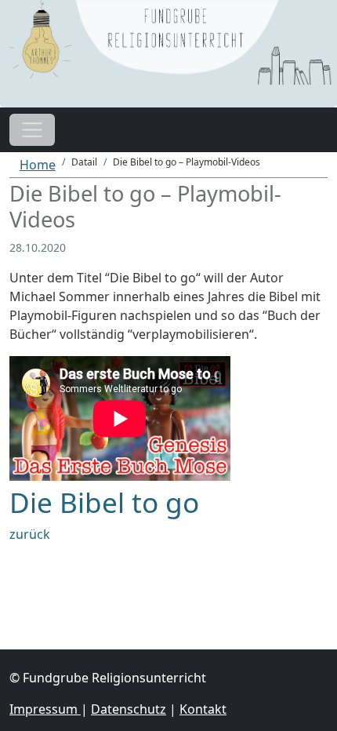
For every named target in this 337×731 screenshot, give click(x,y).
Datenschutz (128, 709)
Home (38, 164)
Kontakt (202, 709)
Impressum (45, 709)
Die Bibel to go (104, 502)
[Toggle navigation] (32, 130)
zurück (29, 534)
